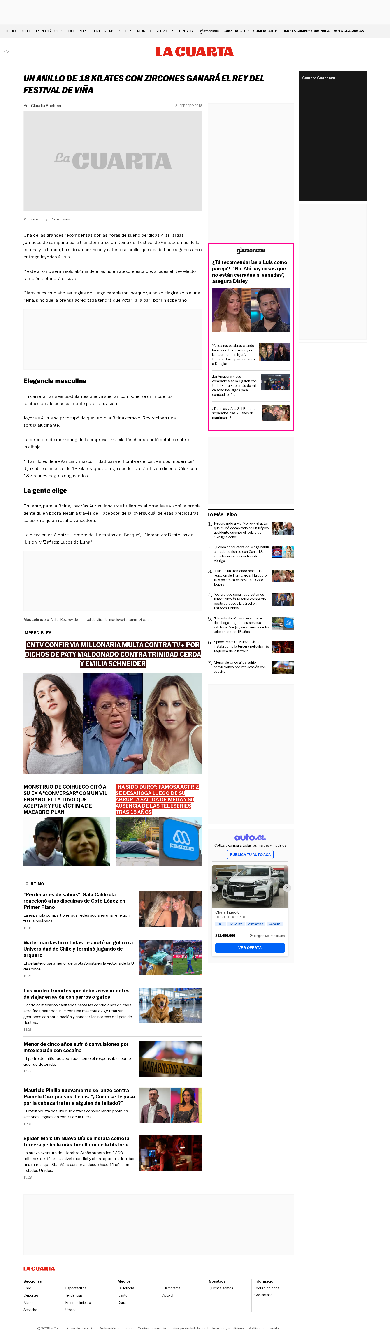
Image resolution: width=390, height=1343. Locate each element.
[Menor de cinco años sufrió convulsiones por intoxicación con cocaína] (170, 1059)
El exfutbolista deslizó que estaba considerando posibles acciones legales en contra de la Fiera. (75, 1114)
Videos (125, 31)
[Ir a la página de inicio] (195, 51)
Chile (25, 31)
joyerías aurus (127, 619)
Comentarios (60, 219)
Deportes (77, 31)
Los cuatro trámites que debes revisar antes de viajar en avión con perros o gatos (76, 994)
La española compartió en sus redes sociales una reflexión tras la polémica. (76, 918)
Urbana (186, 31)
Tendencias (103, 31)
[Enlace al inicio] (251, 251)
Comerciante (265, 30)
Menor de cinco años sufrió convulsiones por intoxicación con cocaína (76, 1047)
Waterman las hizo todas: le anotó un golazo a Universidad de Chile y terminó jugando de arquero (78, 949)
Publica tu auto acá (250, 854)
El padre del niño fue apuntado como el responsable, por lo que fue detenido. (77, 1061)
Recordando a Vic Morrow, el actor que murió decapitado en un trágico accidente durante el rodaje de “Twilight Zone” (241, 530)
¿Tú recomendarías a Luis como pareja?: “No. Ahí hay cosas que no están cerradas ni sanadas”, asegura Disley (249, 272)
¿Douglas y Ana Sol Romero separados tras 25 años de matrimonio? (234, 413)
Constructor (236, 30)
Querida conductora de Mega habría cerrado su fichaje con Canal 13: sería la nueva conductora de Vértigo (242, 554)
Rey (63, 619)
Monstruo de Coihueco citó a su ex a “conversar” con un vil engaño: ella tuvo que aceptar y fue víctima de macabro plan (65, 799)
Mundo (144, 31)
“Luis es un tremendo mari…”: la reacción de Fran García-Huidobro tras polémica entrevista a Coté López (240, 578)
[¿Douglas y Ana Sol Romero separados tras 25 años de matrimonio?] (276, 413)
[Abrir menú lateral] (8, 51)
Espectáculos (50, 31)
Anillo (55, 619)
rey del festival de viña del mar (91, 619)
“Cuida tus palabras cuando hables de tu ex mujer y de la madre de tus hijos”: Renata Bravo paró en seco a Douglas (233, 354)
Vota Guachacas (349, 30)
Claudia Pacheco (47, 106)
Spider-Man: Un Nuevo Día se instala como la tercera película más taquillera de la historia (76, 1141)
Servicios (165, 31)
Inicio (10, 31)
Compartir (35, 219)
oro (46, 619)
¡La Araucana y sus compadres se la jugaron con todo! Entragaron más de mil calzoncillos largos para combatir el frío (234, 385)
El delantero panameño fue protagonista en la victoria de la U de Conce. (78, 966)
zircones (145, 619)
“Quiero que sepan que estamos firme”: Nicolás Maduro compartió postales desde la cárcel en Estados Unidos (240, 601)
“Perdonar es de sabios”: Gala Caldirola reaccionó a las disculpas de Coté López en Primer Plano (74, 900)
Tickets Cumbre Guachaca (306, 30)
